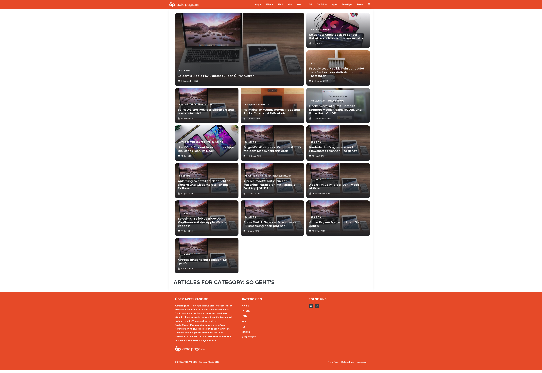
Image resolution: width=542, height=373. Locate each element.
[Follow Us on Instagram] (317, 306)
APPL (245, 305)
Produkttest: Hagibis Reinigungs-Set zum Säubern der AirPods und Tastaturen (336, 72)
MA (243, 321)
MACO (245, 332)
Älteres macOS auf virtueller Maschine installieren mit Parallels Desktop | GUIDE (269, 184)
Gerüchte (322, 4)
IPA (243, 316)
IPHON (245, 311)
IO (243, 326)
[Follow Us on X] (311, 306)
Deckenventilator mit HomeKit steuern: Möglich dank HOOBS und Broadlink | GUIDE (335, 109)
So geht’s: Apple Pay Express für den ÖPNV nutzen (216, 76)
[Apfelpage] (184, 4)
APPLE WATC (249, 337)
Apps (334, 4)
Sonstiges (347, 4)
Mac (290, 4)
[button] (369, 4)
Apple (258, 4)
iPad (280, 4)
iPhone (269, 4)
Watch (300, 4)
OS (310, 4)
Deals (360, 4)
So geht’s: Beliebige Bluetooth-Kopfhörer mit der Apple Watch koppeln (202, 222)
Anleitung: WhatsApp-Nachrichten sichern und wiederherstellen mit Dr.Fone (204, 184)
